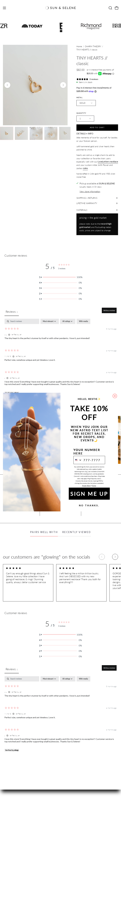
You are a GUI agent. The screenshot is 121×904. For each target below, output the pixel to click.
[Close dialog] (115, 396)
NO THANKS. (89, 505)
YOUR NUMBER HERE (86, 451)
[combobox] (78, 460)
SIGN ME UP (89, 493)
